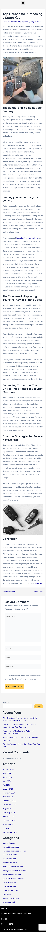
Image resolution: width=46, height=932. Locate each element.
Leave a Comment (10, 22)
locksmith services (10, 890)
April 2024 (7, 785)
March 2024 (8, 789)
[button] (23, 3)
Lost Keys (7, 894)
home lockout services (12, 874)
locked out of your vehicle (27, 238)
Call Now (38, 583)
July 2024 (7, 773)
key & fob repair (9, 882)
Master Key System (11, 898)
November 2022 (9, 824)
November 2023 (9, 805)
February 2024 (9, 793)
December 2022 (9, 820)
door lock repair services (13, 867)
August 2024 (8, 769)
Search (6, 702)
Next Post (39, 592)
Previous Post (8, 592)
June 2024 (7, 777)
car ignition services (11, 847)
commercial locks (10, 863)
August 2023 (8, 809)
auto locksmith (9, 843)
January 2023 (8, 816)
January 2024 (8, 797)
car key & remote (10, 855)
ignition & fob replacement (13, 878)
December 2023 (9, 801)
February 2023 (9, 813)
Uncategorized (9, 902)
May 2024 (7, 781)
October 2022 (8, 828)
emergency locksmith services (15, 871)
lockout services (9, 886)
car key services (9, 859)
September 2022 (10, 832)
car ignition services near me (14, 851)
